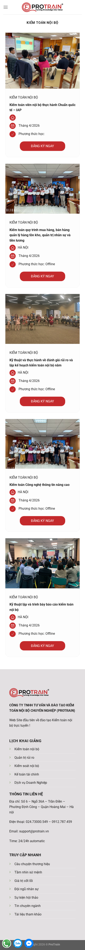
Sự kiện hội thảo (26, 897)
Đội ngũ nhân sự (26, 889)
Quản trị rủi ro (24, 758)
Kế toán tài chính (26, 774)
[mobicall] (6, 943)
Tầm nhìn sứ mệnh (28, 872)
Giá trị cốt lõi (23, 881)
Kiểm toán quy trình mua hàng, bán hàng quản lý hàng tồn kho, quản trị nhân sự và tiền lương (40, 235)
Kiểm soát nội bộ (26, 766)
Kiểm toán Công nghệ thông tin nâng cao (39, 485)
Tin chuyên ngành (27, 906)
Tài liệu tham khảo (27, 914)
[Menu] (5, 7)
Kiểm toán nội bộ (26, 749)
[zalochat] (17, 943)
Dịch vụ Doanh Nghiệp (30, 783)
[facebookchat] (28, 943)
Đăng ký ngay (42, 146)
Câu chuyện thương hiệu (32, 864)
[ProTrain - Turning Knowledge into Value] (42, 7)
